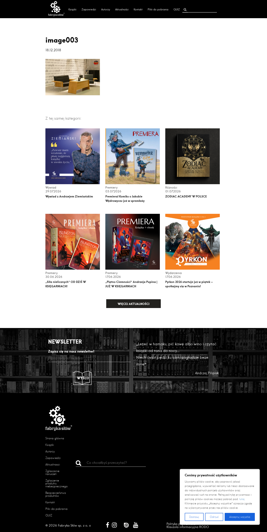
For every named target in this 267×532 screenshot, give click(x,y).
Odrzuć (214, 517)
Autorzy (105, 9)
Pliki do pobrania (158, 9)
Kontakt (138, 9)
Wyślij (83, 378)
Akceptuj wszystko (239, 517)
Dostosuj (194, 517)
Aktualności (122, 9)
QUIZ (176, 9)
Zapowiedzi (89, 9)
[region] (220, 497)
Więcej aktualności (133, 304)
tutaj (242, 499)
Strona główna (54, 438)
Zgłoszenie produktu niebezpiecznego (56, 483)
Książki (72, 9)
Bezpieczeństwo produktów (55, 494)
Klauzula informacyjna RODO (188, 526)
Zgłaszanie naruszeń (52, 472)
